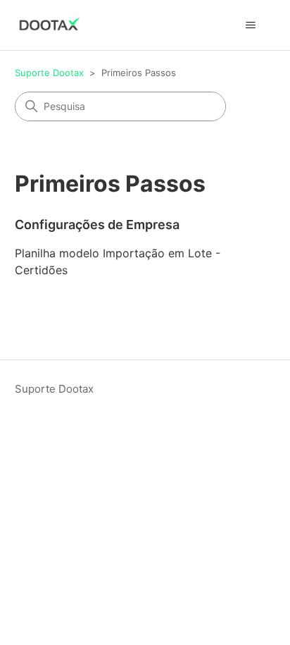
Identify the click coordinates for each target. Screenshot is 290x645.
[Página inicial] (49, 25)
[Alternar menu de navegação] (250, 25)
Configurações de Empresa (97, 224)
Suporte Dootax (49, 72)
